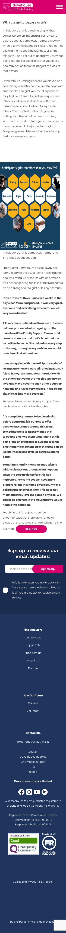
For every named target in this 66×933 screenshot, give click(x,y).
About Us (33, 660)
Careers (33, 703)
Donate (33, 668)
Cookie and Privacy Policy (28, 881)
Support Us (33, 645)
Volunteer (33, 711)
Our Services (33, 637)
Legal (49, 881)
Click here (31, 529)
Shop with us (33, 653)
